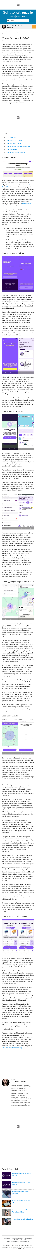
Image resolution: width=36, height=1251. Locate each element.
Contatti (11, 1240)
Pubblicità (16, 1240)
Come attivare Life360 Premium (15, 153)
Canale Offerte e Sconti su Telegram (15, 26)
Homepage (7, 1238)
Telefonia (18, 16)
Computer (12, 16)
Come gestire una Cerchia (13, 143)
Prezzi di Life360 (11, 137)
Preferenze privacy (24, 1241)
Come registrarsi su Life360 (14, 140)
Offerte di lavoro (24, 1240)
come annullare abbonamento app (12, 1048)
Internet (24, 16)
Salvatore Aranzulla (7, 40)
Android (27, 185)
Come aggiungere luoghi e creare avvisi (18, 146)
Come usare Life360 (12, 149)
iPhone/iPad (5, 187)
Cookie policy (14, 1241)
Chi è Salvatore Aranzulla (17, 1238)
